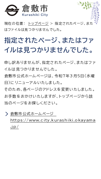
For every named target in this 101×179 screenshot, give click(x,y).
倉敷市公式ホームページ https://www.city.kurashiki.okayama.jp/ (53, 120)
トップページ (38, 23)
